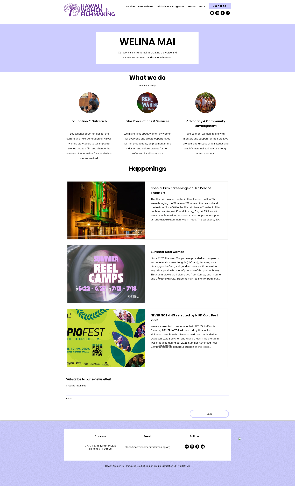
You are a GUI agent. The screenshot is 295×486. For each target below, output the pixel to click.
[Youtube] (212, 13)
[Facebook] (223, 13)
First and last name (76, 385)
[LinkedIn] (228, 13)
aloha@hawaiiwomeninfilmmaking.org (147, 447)
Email (69, 398)
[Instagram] (217, 13)
